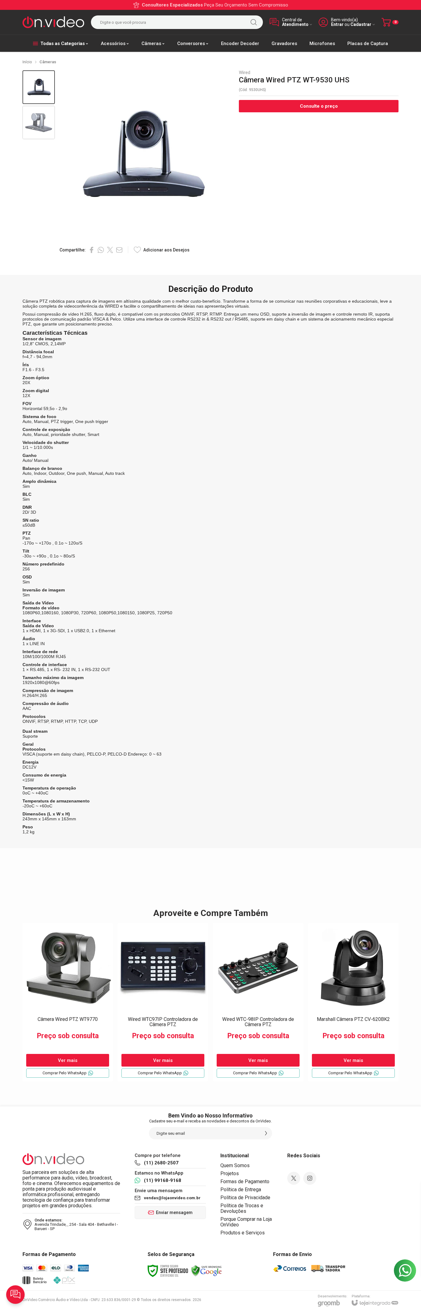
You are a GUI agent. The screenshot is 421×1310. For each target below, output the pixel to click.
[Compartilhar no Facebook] (91, 250)
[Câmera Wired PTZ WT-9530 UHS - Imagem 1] (38, 87)
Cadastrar (360, 24)
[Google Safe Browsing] (206, 1270)
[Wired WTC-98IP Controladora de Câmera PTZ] (258, 1002)
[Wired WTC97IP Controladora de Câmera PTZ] (163, 1002)
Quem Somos (235, 1165)
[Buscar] (253, 22)
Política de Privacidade (245, 1197)
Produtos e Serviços (242, 1233)
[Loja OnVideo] (53, 22)
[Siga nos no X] (293, 1178)
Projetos (229, 1173)
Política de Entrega (240, 1189)
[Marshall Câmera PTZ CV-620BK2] (353, 1002)
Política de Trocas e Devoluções (241, 1208)
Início (27, 62)
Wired (244, 72)
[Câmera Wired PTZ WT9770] (67, 1002)
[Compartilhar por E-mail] (119, 250)
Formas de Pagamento (244, 1181)
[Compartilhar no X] (110, 250)
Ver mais (67, 1060)
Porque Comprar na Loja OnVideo (246, 1222)
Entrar (337, 24)
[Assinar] (266, 1133)
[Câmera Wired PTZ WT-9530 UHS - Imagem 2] (39, 122)
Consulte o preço (319, 106)
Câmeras (47, 62)
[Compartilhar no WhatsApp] (101, 250)
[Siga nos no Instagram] (309, 1178)
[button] (38, 87)
